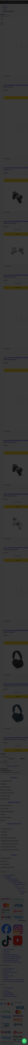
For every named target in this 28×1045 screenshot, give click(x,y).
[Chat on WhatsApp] (24, 1041)
